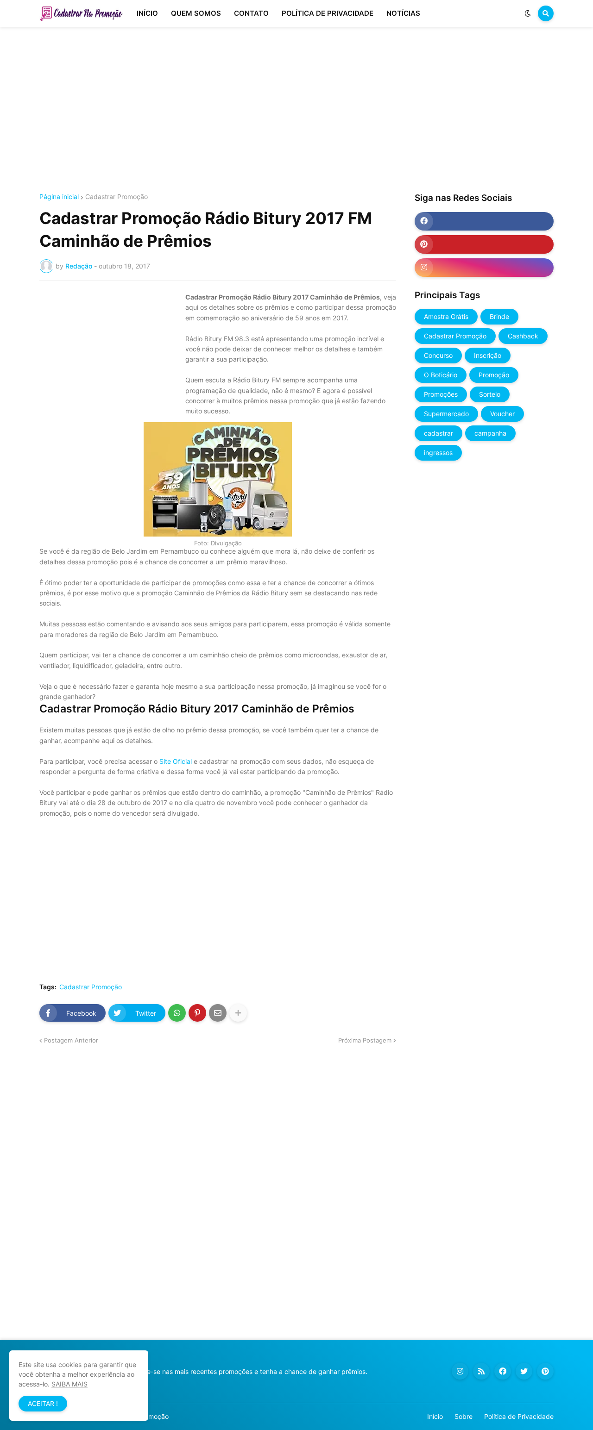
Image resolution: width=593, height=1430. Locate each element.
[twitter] (524, 1371)
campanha (490, 433)
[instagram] (484, 267)
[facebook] (484, 221)
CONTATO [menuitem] (251, 13)
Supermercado (446, 414)
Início (435, 1416)
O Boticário (440, 375)
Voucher (502, 414)
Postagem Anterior (71, 1040)
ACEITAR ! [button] (43, 1403)
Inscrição (487, 355)
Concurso (438, 355)
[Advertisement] (296, 110)
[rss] (481, 1371)
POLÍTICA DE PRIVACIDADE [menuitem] (327, 13)
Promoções (441, 394)
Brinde (499, 316)
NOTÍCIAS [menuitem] (403, 13)
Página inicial (59, 197)
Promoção (494, 375)
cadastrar (438, 433)
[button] (527, 13)
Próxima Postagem (364, 1040)
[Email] (218, 1013)
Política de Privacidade (519, 1416)
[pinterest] (484, 244)
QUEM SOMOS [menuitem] (196, 13)
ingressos (438, 452)
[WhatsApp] (177, 1013)
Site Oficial (175, 761)
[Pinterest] (197, 1013)
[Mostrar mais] (238, 1013)
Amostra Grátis (446, 316)
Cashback (523, 336)
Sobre (463, 1416)
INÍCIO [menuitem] (147, 13)
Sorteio (489, 394)
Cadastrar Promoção (116, 197)
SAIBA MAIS (69, 1384)
